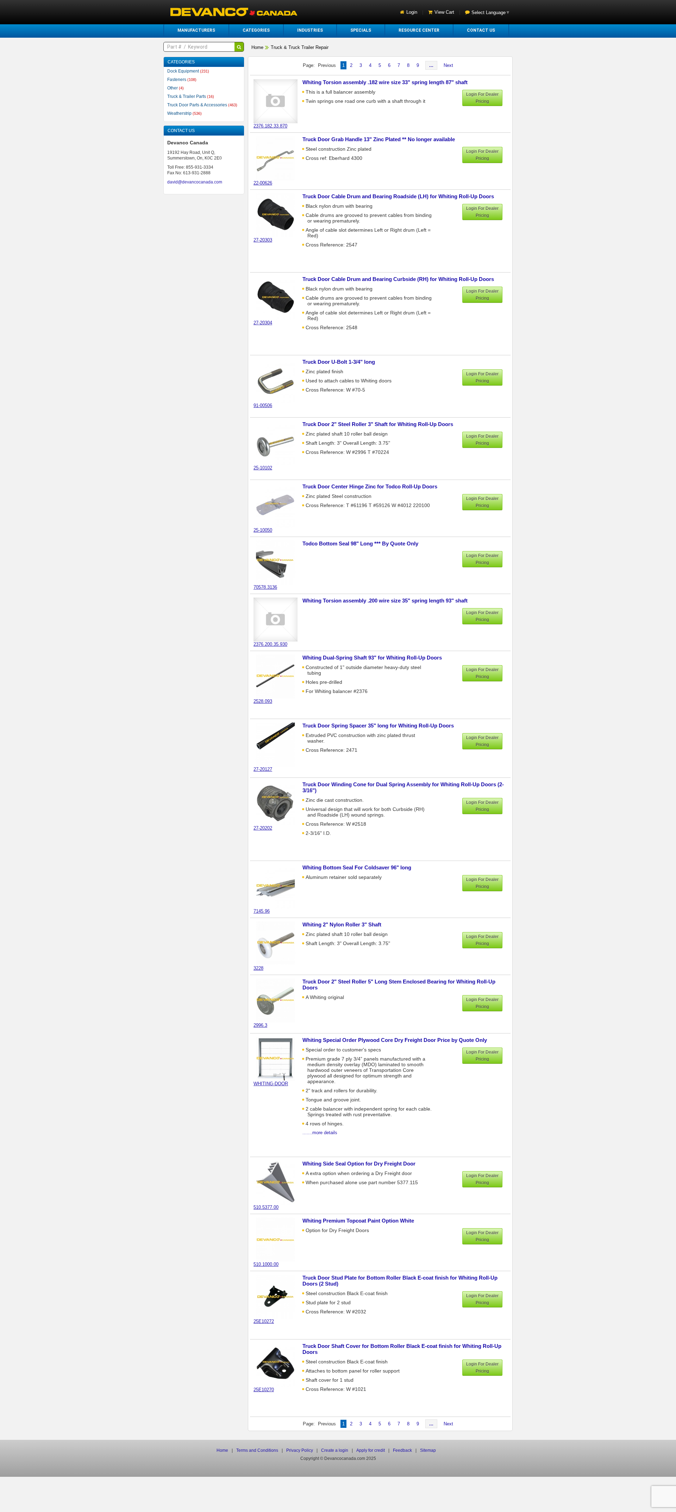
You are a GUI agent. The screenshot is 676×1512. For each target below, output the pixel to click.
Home (257, 47)
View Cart (444, 12)
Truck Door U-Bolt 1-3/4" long (338, 362)
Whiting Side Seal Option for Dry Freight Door (358, 1164)
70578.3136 (265, 587)
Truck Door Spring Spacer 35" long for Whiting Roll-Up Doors (378, 726)
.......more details (319, 1132)
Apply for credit (370, 1450)
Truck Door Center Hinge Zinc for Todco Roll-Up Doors (369, 486)
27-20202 (263, 828)
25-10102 (263, 467)
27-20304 (263, 322)
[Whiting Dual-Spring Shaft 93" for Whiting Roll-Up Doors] (279, 676)
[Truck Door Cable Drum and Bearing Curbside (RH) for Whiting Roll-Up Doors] (279, 297)
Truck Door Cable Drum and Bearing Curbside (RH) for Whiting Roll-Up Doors (398, 279)
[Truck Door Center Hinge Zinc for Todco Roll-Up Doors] (279, 505)
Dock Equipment (188, 71)
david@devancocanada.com (194, 182)
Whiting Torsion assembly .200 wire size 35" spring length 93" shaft (385, 601)
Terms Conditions (257, 1450)
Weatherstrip (184, 113)
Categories (256, 30)
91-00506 (263, 405)
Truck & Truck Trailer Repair (299, 47)
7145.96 (262, 911)
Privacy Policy (299, 1450)
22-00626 (263, 183)
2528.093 (263, 701)
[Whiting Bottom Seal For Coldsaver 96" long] (279, 886)
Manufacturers (196, 30)
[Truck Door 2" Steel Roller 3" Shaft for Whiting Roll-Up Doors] (279, 442)
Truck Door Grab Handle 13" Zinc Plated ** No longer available (378, 139)
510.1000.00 (266, 1264)
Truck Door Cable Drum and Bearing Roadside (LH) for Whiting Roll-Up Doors (398, 196)
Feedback (402, 1450)
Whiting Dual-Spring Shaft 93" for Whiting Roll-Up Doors (372, 658)
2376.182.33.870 (270, 126)
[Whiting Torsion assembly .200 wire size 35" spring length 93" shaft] (279, 619)
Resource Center (419, 30)
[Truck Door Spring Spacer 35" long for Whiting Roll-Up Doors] (279, 744)
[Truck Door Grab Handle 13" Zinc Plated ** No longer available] (279, 158)
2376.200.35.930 (270, 644)
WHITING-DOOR (271, 1083)
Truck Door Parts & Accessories (202, 104)
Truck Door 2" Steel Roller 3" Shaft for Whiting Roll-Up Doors (377, 424)
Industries (310, 30)
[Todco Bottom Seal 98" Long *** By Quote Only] (279, 562)
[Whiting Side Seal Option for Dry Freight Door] (279, 1182)
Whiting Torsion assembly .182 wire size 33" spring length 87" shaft (385, 82)
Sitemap (428, 1450)
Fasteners (181, 79)
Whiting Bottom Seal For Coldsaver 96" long (356, 867)
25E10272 (264, 1321)
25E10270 (264, 1389)
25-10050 (263, 530)
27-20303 (263, 240)
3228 (258, 968)
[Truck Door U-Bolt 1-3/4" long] (279, 380)
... (431, 65)
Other (175, 88)
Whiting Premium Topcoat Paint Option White (358, 1221)
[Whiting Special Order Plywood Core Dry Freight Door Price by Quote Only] (279, 1058)
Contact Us (481, 30)
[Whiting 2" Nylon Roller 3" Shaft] (279, 943)
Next (448, 65)
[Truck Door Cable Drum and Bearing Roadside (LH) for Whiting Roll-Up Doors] (279, 215)
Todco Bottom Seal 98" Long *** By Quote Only (360, 543)
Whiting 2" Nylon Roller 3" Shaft (341, 924)
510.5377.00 (266, 1207)
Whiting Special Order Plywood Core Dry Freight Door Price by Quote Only (394, 1040)
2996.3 (260, 1025)
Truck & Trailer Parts (190, 96)
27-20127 (263, 769)
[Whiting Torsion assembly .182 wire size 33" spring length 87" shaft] (279, 101)
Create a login (334, 1450)
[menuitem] (196, 30)
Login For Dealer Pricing (482, 98)
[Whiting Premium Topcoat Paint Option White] (279, 1239)
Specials (360, 30)
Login (411, 12)
